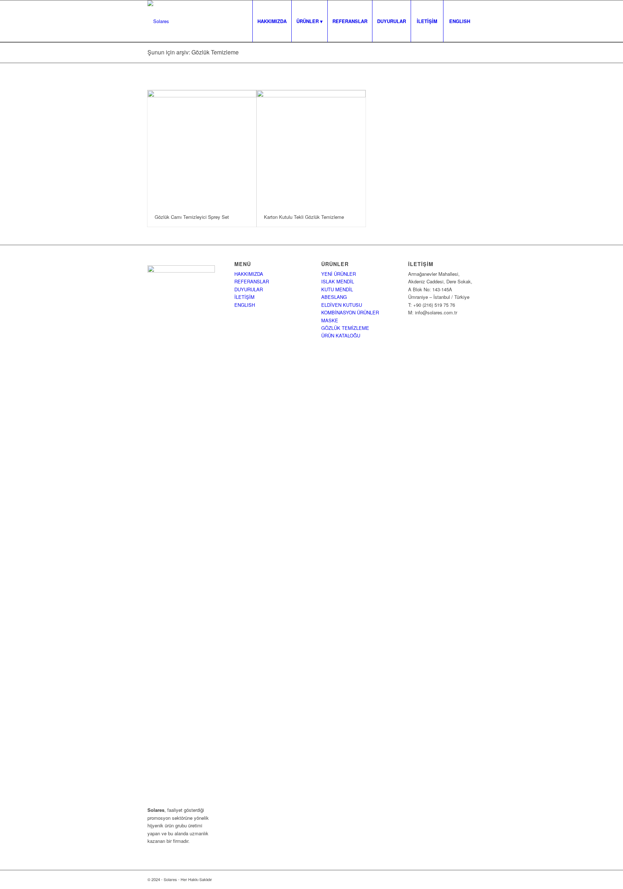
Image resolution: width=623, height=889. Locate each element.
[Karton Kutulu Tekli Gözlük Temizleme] (311, 148)
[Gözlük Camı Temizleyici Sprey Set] (201, 148)
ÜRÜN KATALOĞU (340, 335)
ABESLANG (334, 296)
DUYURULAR (248, 289)
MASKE (329, 320)
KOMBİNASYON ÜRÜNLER (350, 312)
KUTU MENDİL (337, 289)
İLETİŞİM (244, 296)
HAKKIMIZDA (248, 273)
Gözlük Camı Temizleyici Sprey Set (192, 216)
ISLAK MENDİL (337, 281)
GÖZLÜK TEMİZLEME (345, 327)
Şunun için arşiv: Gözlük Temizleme (193, 52)
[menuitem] (271, 21)
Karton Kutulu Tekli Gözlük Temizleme (304, 216)
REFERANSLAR (251, 281)
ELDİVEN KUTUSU (341, 304)
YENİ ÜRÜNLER (338, 273)
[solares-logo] (158, 21)
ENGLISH (244, 304)
